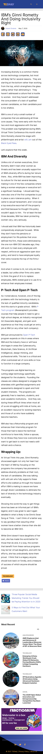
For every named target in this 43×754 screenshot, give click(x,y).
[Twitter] (20, 744)
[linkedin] (18, 34)
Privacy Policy (24, 751)
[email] (23, 34)
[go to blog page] (38, 629)
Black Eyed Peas (8, 143)
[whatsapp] (8, 34)
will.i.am (28, 139)
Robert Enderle (11, 28)
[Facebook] (25, 744)
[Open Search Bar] (31, 4)
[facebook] (3, 34)
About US (33, 751)
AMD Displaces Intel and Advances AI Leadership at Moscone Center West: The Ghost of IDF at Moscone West (32, 642)
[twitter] (13, 34)
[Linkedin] (15, 744)
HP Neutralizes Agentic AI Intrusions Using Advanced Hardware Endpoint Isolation (32, 680)
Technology (8, 576)
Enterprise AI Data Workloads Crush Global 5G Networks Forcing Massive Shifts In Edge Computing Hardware (32, 661)
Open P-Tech (29, 335)
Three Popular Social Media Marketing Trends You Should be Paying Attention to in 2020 (26, 598)
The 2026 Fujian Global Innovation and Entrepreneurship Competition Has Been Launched (32, 699)
